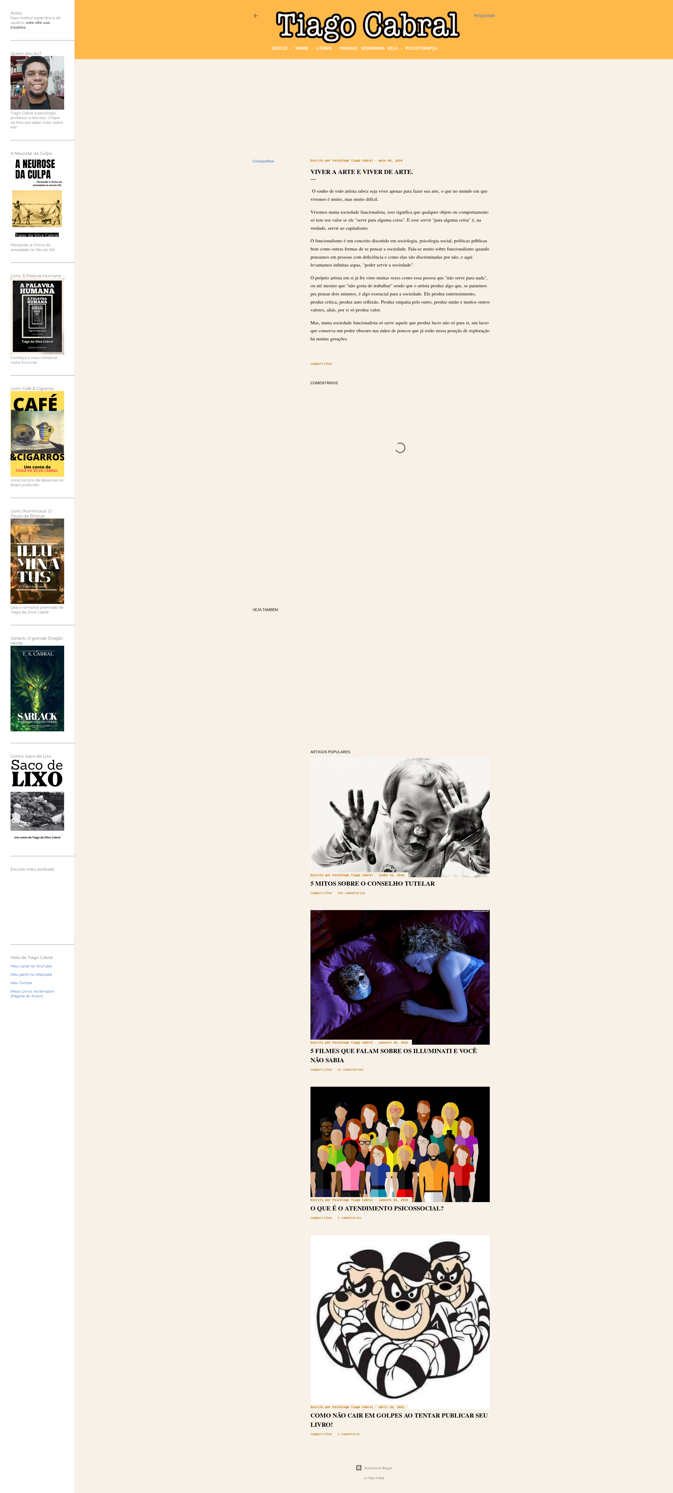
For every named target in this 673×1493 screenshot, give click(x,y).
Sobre (301, 48)
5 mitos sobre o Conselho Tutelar (372, 883)
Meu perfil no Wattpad (31, 974)
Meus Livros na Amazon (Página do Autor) (32, 993)
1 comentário (349, 1434)
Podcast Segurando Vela (369, 48)
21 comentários (350, 1070)
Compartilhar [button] (263, 161)
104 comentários (351, 893)
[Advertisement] (374, 109)
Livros (324, 48)
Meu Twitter (22, 983)
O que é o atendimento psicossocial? (377, 1208)
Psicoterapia (421, 48)
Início (279, 48)
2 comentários (349, 1218)
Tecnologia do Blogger (378, 1468)
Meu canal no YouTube (31, 966)
